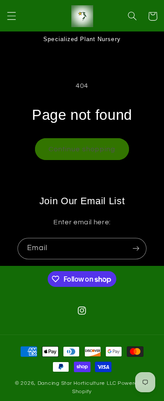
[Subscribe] (136, 248)
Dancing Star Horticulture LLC (77, 383)
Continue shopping (82, 149)
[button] (11, 16)
